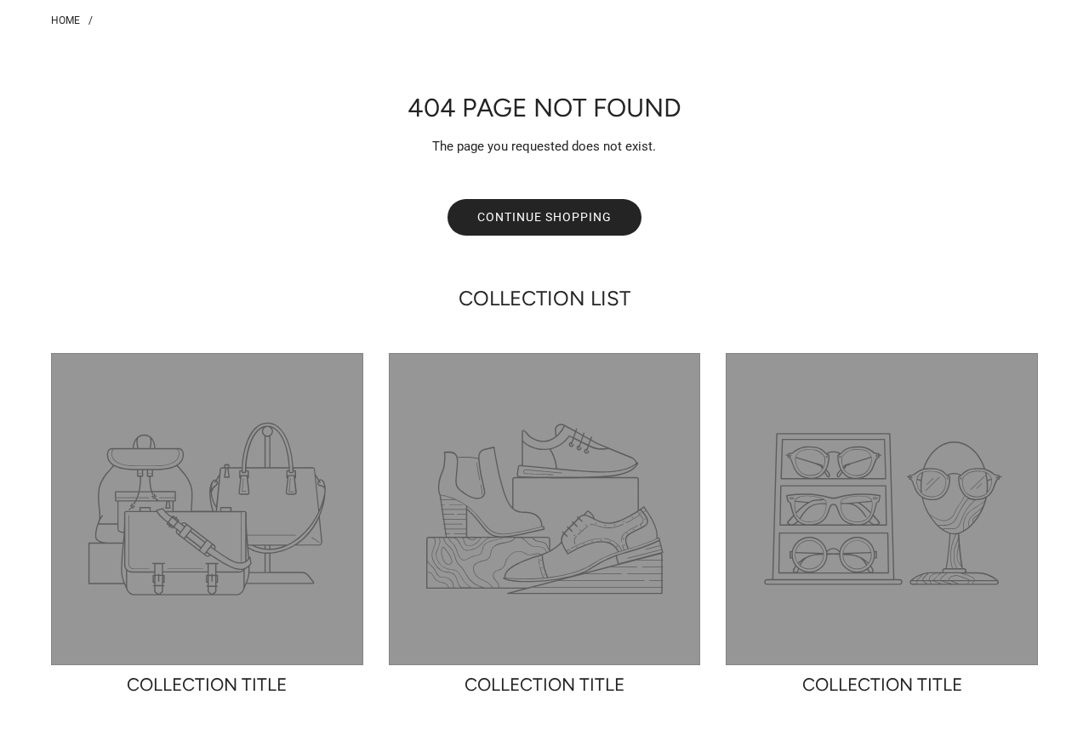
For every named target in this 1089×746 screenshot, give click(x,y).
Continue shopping (544, 217)
